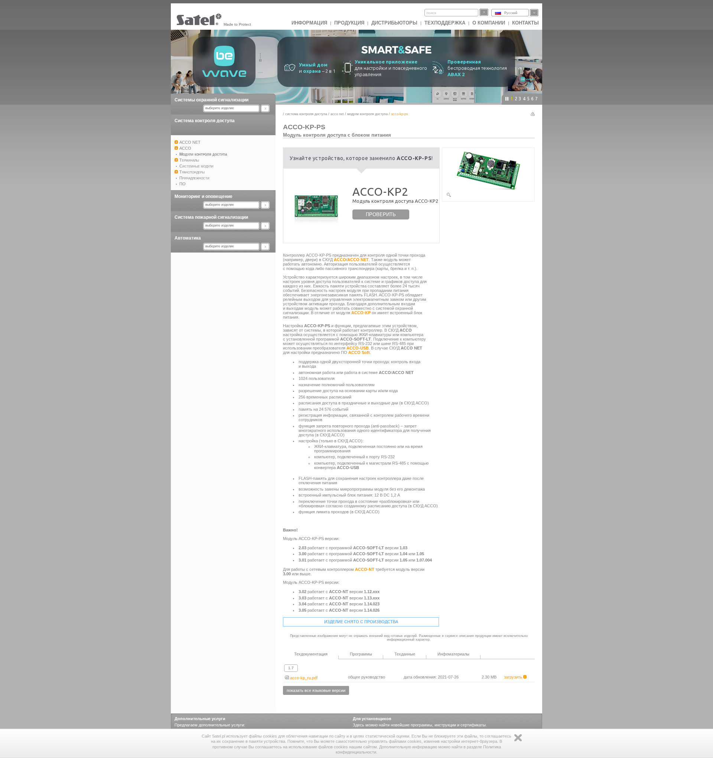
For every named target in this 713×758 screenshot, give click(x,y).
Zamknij (518, 737)
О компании (488, 23)
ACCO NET (337, 114)
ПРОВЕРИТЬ (381, 214)
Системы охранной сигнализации (211, 100)
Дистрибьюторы (394, 23)
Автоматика (188, 238)
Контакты (525, 23)
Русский (510, 13)
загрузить (513, 677)
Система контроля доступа (205, 120)
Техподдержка (444, 23)
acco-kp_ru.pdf (303, 678)
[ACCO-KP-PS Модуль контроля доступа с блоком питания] (488, 196)
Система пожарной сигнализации (211, 217)
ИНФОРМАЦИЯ (309, 23)
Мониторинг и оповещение (203, 196)
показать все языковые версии (316, 690)
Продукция (349, 23)
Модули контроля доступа (367, 114)
